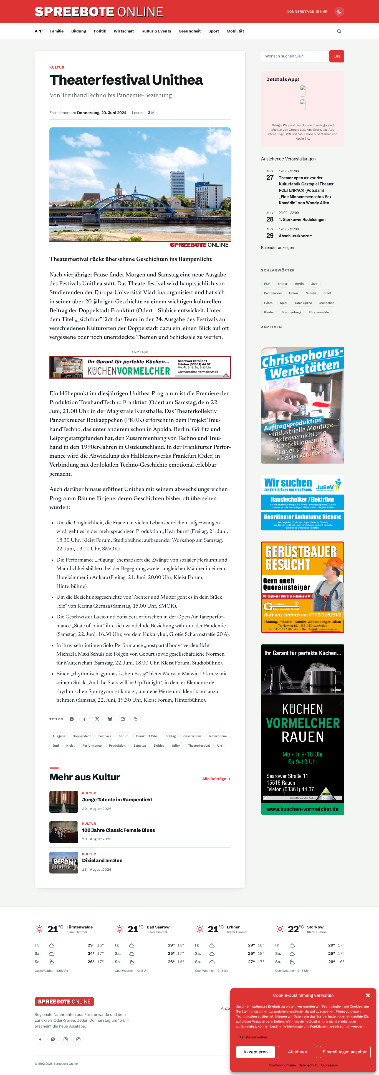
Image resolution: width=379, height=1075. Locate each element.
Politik (100, 31)
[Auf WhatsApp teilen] (72, 719)
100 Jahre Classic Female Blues (118, 830)
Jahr (314, 284)
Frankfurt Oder (147, 736)
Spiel (283, 303)
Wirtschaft (124, 31)
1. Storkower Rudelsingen (302, 219)
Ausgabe (58, 736)
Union (293, 293)
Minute (311, 293)
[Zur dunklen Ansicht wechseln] (339, 12)
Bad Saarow (273, 293)
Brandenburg (291, 312)
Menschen (326, 303)
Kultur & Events (156, 31)
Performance (92, 745)
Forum (123, 736)
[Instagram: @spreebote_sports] (78, 1039)
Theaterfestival (199, 745)
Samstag (139, 745)
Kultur (56, 67)
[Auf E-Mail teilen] (123, 719)
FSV (267, 284)
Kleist (70, 745)
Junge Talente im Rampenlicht (117, 800)
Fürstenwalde (319, 312)
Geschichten (192, 736)
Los (336, 56)
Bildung (78, 31)
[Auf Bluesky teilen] (110, 719)
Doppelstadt (82, 736)
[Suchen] (339, 31)
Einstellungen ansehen (345, 1051)
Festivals (104, 736)
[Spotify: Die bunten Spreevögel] (52, 1039)
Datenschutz (308, 1065)
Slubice (158, 745)
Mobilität (235, 31)
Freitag (171, 736)
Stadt (327, 293)
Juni (55, 745)
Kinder (269, 312)
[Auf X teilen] (97, 719)
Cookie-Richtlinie (282, 1065)
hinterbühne (218, 736)
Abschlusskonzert (295, 235)
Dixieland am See (102, 860)
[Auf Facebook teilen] (84, 719)
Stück (176, 745)
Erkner (282, 284)
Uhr (220, 745)
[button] (368, 995)
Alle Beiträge (214, 778)
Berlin (299, 284)
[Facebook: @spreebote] (40, 1039)
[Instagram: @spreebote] (65, 1039)
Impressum (329, 1065)
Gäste (268, 303)
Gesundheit (190, 31)
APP (38, 31)
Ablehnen (297, 1051)
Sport (213, 31)
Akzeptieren (255, 1051)
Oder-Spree (303, 303)
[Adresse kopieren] (135, 719)
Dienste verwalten (253, 1037)
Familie (57, 31)
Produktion (117, 745)
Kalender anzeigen (277, 247)
